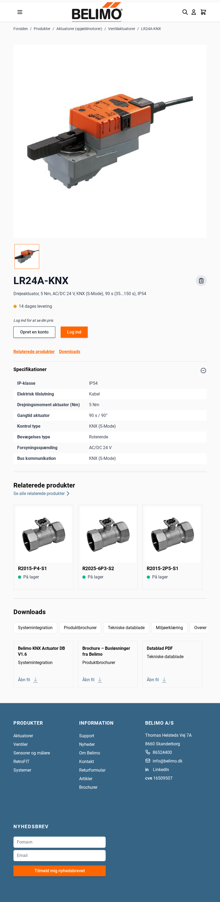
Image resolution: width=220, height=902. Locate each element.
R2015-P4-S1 (32, 568)
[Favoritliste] (201, 280)
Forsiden (20, 29)
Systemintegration (35, 627)
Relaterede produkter (34, 351)
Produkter (42, 29)
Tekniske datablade (126, 627)
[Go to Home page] (97, 12)
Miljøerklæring (169, 627)
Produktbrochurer (80, 627)
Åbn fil (24, 679)
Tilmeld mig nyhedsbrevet (60, 870)
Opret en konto (34, 332)
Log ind (74, 332)
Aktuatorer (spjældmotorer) (79, 29)
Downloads (69, 351)
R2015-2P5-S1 (162, 568)
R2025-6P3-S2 (98, 568)
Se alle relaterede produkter (39, 493)
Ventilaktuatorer (121, 29)
